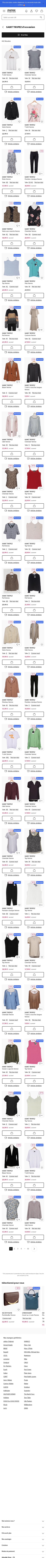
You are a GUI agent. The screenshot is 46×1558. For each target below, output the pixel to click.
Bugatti (5, 1352)
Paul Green (27, 1369)
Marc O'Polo (28, 1348)
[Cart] (41, 11)
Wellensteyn (28, 1405)
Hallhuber (6, 1391)
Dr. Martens (7, 1366)
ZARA (26, 1408)
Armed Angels (8, 1345)
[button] (4, 11)
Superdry (27, 1391)
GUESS (5, 1387)
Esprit (5, 1369)
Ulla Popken (28, 1401)
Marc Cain (27, 1345)
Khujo (5, 1405)
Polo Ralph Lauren (30, 1376)
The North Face (29, 1394)
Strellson (27, 1387)
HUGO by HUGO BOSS (11, 1401)
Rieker (26, 1383)
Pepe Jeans (27, 1373)
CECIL (5, 1355)
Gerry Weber (7, 1380)
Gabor (5, 1373)
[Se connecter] (31, 11)
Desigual (6, 1362)
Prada (26, 1380)
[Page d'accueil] (3, 27)
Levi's (5, 1408)
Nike (25, 1359)
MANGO (27, 1341)
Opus (26, 1366)
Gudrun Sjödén (8, 1383)
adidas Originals (8, 1341)
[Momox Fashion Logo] (11, 11)
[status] (23, 39)
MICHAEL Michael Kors (31, 1352)
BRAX (5, 1348)
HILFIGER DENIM (9, 1394)
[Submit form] (41, 17)
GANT (5, 1376)
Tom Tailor (27, 1398)
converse (6, 1359)
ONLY (26, 1362)
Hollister (6, 1398)
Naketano (27, 1355)
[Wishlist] (36, 11)
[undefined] (19, 69)
